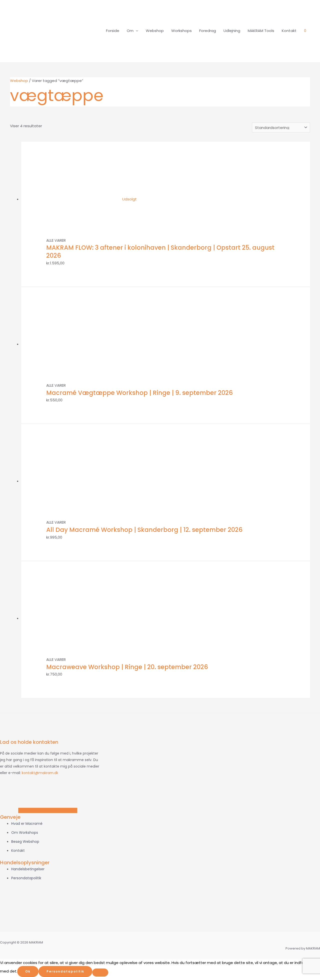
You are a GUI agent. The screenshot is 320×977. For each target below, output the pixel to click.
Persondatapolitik (65, 971)
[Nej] (100, 973)
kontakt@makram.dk (40, 772)
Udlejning (232, 30)
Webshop (155, 30)
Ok (27, 971)
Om (130, 30)
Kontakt (289, 30)
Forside (112, 30)
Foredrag (207, 30)
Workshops (181, 30)
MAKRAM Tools (261, 30)
